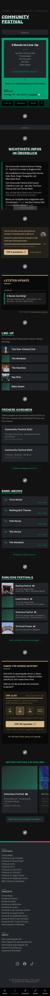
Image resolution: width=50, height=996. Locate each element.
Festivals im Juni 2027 (12, 870)
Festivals (18, 11)
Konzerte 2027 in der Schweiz (15, 922)
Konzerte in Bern (9, 901)
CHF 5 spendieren (14, 252)
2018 (39, 502)
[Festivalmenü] (41, 103)
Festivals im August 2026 (13, 875)
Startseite (6, 11)
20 (19, 710)
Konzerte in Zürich (10, 899)
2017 (39, 513)
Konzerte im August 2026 (13, 913)
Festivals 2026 (8, 864)
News (33, 103)
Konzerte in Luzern (10, 907)
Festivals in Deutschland (12, 861)
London (33, 94)
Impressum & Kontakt (11, 951)
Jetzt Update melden (39, 312)
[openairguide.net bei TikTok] (32, 964)
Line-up (7, 103)
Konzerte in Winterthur (11, 904)
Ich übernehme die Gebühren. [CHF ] (26, 718)
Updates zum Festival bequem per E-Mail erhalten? (25, 83)
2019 (44, 535)
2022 (44, 502)
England (28, 11)
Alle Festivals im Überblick (13, 881)
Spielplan (21, 103)
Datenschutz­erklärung (12, 948)
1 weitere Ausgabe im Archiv (24, 468)
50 (30, 710)
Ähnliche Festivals (17, 577)
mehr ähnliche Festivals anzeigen (24, 640)
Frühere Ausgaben (17, 409)
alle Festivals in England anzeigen (24, 819)
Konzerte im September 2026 (15, 916)
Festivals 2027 (8, 867)
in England (31, 169)
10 (9, 710)
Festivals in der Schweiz (12, 858)
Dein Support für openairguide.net (17, 942)
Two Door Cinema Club (34, 202)
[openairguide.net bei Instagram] (18, 964)
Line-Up (19, 186)
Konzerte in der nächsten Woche (16, 910)
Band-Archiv (12, 491)
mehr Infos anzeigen (27, 208)
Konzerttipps (7, 896)
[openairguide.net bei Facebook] (25, 964)
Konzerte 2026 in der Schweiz (15, 919)
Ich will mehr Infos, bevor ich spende (24, 737)
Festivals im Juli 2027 (11, 872)
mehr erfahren (35, 252)
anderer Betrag (40, 710)
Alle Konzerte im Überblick (13, 924)
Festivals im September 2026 (15, 878)
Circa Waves (21, 205)
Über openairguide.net (11, 939)
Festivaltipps (7, 855)
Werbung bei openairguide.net (15, 945)
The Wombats (12, 202)
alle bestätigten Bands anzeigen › (25, 72)
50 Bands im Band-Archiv (24, 555)
